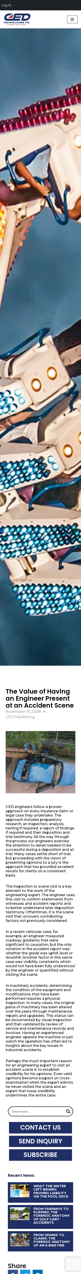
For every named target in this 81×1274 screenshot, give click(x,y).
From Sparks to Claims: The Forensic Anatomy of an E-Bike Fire (52, 1240)
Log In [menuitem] (6, 5)
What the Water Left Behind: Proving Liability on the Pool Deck (51, 1191)
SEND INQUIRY (40, 1141)
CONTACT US (40, 1127)
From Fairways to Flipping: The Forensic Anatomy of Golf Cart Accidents (52, 1216)
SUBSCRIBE (40, 1154)
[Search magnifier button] (68, 1111)
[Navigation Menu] (72, 19)
